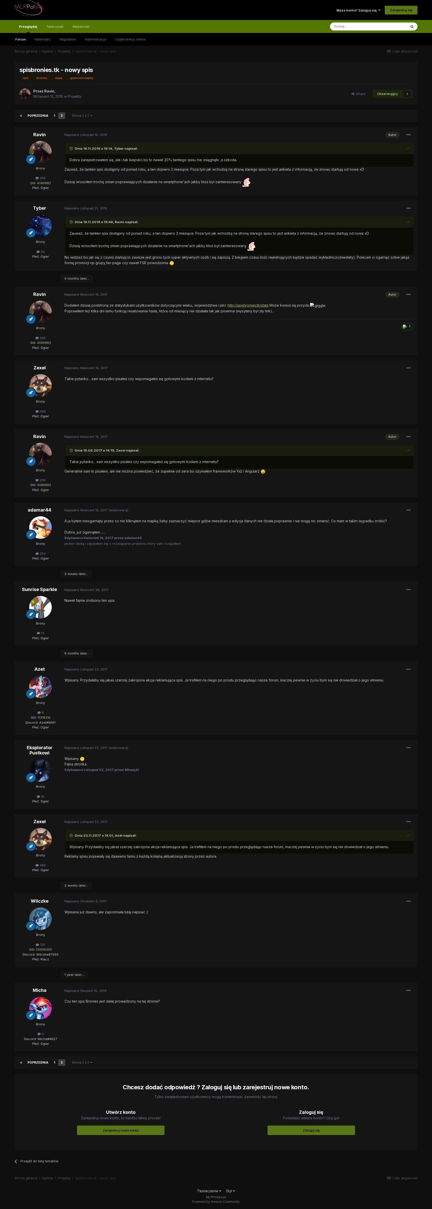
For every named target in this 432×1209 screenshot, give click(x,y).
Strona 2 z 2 (81, 115)
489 (42, 411)
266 (42, 178)
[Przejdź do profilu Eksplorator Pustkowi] (40, 770)
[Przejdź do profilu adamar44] (40, 527)
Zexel (40, 367)
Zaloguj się (311, 1130)
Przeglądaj (28, 26)
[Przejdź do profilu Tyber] (40, 225)
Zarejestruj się (401, 10)
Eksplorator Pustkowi (39, 750)
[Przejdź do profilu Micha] (40, 1008)
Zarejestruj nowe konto (121, 1130)
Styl (229, 1191)
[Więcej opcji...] (409, 135)
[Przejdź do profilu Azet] (40, 686)
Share (360, 94)
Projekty (75, 96)
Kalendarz (43, 39)
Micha (39, 990)
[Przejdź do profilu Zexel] (40, 385)
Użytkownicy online (130, 39)
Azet (39, 669)
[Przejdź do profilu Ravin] (25, 93)
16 (42, 796)
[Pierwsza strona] (21, 115)
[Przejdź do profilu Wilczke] (40, 918)
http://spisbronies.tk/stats (248, 305)
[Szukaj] (412, 26)
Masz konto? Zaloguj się (357, 10)
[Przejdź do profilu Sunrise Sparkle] (40, 607)
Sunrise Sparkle (39, 589)
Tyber (119, 148)
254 (42, 554)
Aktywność (81, 26)
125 (42, 945)
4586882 (44, 183)
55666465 (44, 949)
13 (42, 633)
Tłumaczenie (208, 1191)
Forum (20, 39)
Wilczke (39, 901)
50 (42, 252)
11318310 (44, 717)
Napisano (85, 135)
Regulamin (68, 39)
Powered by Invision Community (216, 1202)
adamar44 (39, 510)
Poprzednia (38, 115)
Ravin (39, 134)
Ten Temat (392, 26)
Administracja (95, 39)
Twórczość (55, 26)
